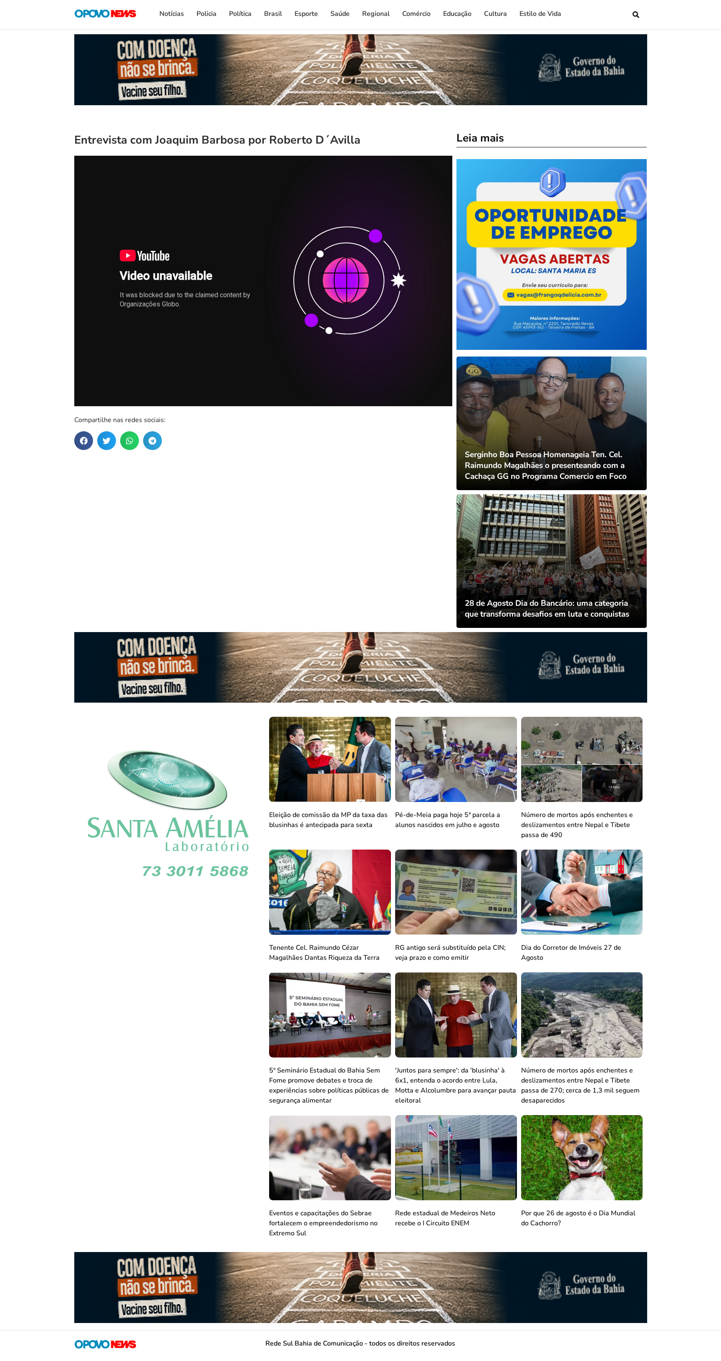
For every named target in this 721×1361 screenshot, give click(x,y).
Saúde (340, 13)
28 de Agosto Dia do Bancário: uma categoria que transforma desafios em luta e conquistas (547, 609)
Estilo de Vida (540, 13)
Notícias (171, 13)
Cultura (495, 13)
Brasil (273, 13)
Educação (457, 13)
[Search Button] (635, 14)
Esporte (306, 13)
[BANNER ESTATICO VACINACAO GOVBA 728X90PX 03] (360, 103)
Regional (376, 13)
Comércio (416, 13)
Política (240, 13)
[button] (83, 440)
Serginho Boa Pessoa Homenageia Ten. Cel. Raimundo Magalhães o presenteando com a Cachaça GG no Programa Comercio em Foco (546, 465)
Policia (207, 13)
